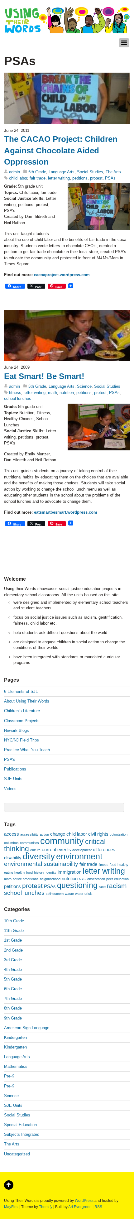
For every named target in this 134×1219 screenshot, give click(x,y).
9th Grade (13, 1018)
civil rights (98, 834)
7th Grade (13, 998)
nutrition (67, 392)
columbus (11, 843)
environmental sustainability (41, 864)
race (102, 887)
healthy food (23, 872)
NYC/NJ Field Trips (21, 740)
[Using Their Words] (67, 30)
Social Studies (90, 172)
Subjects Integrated (21, 1134)
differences (104, 849)
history (39, 872)
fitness (15, 392)
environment (79, 856)
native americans (26, 879)
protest (96, 178)
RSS (98, 1207)
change (57, 834)
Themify (45, 1207)
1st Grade (13, 940)
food (113, 864)
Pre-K (9, 1076)
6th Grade (13, 988)
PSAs (110, 178)
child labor (18, 178)
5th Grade (37, 172)
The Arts (113, 172)
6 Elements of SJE (21, 691)
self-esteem (55, 893)
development (82, 850)
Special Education (20, 1124)
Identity (50, 872)
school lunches (17, 398)
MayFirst (11, 1207)
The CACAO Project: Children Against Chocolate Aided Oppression (60, 150)
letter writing (59, 178)
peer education (117, 879)
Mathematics (15, 1066)
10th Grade (14, 921)
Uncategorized (17, 1154)
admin (14, 172)
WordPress (84, 1200)
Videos (10, 788)
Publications (15, 769)
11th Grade (14, 930)
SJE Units (13, 778)
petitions (80, 178)
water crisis (84, 893)
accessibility (29, 834)
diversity (39, 856)
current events (56, 849)
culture (35, 850)
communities (29, 843)
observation (96, 879)
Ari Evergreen (80, 1207)
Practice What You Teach (27, 749)
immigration (69, 872)
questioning (77, 885)
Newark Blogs (16, 730)
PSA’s (9, 759)
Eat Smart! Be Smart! (44, 376)
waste (69, 893)
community (62, 841)
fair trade (37, 178)
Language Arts (61, 172)
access (11, 834)
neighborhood (50, 879)
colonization (118, 834)
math (52, 392)
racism (117, 886)
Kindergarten (15, 1037)
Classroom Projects (22, 720)
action (44, 834)
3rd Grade (13, 959)
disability (13, 857)
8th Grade (13, 1008)
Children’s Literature (22, 710)
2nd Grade (13, 950)
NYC (82, 879)
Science (84, 386)
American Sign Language (26, 1027)
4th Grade (13, 969)
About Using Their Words (26, 701)
